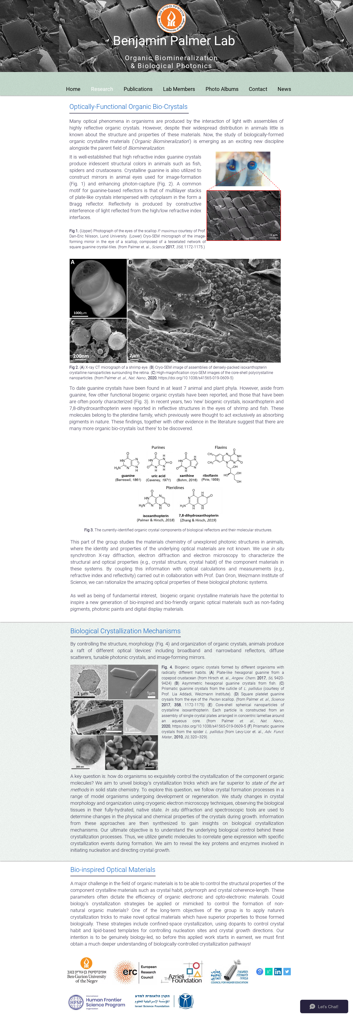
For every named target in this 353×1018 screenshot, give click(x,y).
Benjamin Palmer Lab (174, 40)
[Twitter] (287, 971)
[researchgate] (269, 971)
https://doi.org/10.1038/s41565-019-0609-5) (195, 378)
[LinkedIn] (278, 971)
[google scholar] (259, 971)
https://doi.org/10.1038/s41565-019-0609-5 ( (210, 726)
